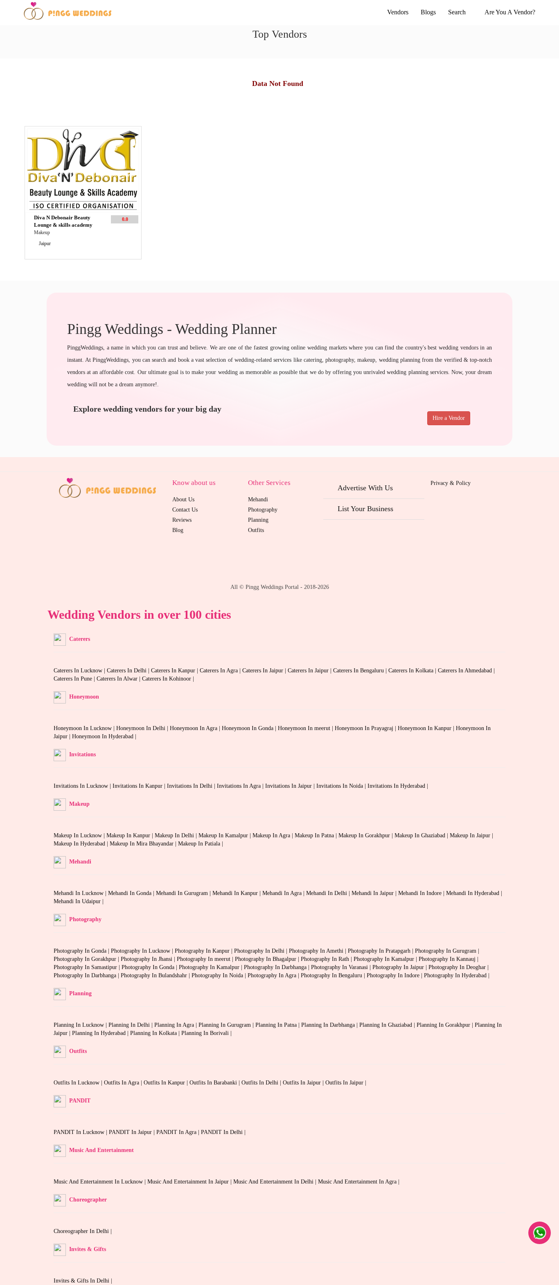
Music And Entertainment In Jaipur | (190, 1182)
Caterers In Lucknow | (80, 670)
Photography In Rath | (327, 959)
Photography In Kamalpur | (386, 959)
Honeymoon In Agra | (196, 728)
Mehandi (258, 499)
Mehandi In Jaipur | (375, 893)
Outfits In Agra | (124, 1083)
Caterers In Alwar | (119, 679)
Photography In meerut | (206, 959)
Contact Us (185, 510)
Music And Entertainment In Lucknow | (100, 1182)
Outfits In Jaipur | (304, 1083)
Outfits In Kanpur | (166, 1083)
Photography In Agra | (274, 975)
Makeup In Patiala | (200, 844)
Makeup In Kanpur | (130, 835)
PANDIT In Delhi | (223, 1132)
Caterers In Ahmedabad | (466, 670)
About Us (183, 499)
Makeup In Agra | (273, 835)
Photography (262, 510)
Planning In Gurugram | (226, 1025)
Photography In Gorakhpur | (87, 959)
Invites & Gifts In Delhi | (83, 1281)
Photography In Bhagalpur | (268, 959)
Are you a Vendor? (510, 12)
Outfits (256, 530)
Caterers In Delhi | (129, 670)
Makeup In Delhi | (176, 835)
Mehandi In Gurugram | (184, 893)
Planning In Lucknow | (81, 1025)
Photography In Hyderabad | (456, 975)
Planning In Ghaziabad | (388, 1025)
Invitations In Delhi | (192, 786)
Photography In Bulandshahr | (156, 975)
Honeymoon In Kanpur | (427, 728)
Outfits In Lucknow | (79, 1083)
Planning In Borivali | (206, 1033)
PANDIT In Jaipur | (132, 1132)
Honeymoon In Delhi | (143, 728)
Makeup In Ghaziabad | (422, 835)
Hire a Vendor (449, 418)
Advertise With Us (365, 488)
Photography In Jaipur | (400, 967)
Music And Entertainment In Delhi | (275, 1182)
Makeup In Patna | (316, 835)
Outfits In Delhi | (262, 1083)
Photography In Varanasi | (341, 967)
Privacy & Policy (451, 483)
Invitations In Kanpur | (140, 786)
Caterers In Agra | (221, 670)
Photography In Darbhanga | (277, 967)
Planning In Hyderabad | (101, 1033)
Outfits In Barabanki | (215, 1083)
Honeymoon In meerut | (306, 728)
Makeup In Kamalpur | (225, 835)
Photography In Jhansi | (149, 959)
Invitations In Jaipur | (290, 786)
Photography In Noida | (220, 975)
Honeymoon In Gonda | (250, 728)
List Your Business (365, 509)
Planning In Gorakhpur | (446, 1025)
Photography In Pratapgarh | (381, 951)
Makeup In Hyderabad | (82, 844)
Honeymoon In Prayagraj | (366, 728)
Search (457, 12)
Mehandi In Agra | (284, 893)
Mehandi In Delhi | (329, 893)
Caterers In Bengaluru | (360, 670)
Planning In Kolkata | (155, 1033)
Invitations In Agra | (241, 786)
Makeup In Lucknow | (80, 835)
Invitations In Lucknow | (83, 786)
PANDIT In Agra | (178, 1132)
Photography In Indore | (395, 975)
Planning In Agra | (176, 1025)
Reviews (182, 520)
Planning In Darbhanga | (330, 1025)
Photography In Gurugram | (447, 951)
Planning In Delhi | (131, 1025)
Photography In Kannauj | (448, 959)
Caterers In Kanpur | (175, 670)
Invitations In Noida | (341, 786)
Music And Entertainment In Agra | (358, 1182)
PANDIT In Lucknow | (81, 1132)
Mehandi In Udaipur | (79, 901)
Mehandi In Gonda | (132, 893)
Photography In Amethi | (318, 951)
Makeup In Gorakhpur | (366, 835)
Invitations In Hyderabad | (397, 786)
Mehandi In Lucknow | (81, 893)
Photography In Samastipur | (88, 967)
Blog (177, 530)
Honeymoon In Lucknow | (85, 728)
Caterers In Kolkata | (413, 670)
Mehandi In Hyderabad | (474, 893)
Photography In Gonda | (82, 951)
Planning (258, 520)
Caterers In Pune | (75, 679)
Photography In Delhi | (261, 951)
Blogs (428, 12)
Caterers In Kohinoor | (168, 679)
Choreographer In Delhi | (83, 1231)
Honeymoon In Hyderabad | (104, 736)
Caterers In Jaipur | (265, 670)
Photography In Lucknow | (143, 951)
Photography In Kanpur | (204, 951)
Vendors (397, 12)
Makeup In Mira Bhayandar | (144, 844)
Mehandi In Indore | (422, 893)
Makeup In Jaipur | (471, 835)
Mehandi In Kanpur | (237, 893)
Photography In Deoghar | (458, 967)
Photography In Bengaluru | (334, 975)
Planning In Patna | (278, 1025)
